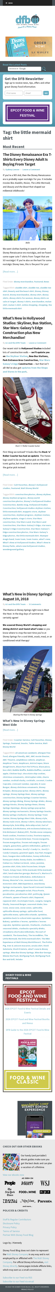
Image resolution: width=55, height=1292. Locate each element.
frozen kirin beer (23, 838)
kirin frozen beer (30, 866)
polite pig (37, 894)
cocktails (30, 780)
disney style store (11, 821)
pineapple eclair (23, 890)
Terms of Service (11, 1231)
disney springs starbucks (15, 814)
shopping (43, 305)
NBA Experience (25, 883)
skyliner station (42, 515)
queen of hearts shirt (23, 897)
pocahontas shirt (23, 894)
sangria (39, 900)
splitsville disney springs (15, 911)
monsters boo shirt (33, 880)
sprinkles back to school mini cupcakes (22, 918)
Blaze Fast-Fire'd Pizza (27, 766)
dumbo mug (22, 504)
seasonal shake (34, 904)
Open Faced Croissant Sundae (37, 887)
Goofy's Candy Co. (32, 849)
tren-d (10, 945)
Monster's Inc (16, 880)
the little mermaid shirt (27, 535)
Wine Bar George (43, 952)
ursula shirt (36, 945)
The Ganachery (20, 935)
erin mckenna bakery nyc (39, 828)
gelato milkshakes (31, 845)
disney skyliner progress (14, 497)
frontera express (42, 835)
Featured (38, 281)
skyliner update (10, 518)
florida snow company (41, 832)
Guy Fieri (39, 852)
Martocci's (36, 873)
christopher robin (33, 777)
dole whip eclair (33, 825)
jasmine (40, 863)
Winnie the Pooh (11, 955)
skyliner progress (24, 515)
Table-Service (35, 743)
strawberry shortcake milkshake (18, 931)
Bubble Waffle (19, 770)
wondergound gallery (13, 549)
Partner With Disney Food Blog (18, 1234)
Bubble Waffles (34, 770)
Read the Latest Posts (15, 64)
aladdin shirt (21, 287)
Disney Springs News (28, 804)
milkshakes (25, 876)
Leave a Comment (31, 169)
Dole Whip (20, 825)
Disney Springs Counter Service (31, 797)
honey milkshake (41, 856)
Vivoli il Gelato (20, 949)
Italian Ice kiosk (21, 863)
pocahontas (9, 894)
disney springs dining (13, 801)
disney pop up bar (19, 790)
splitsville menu (10, 914)
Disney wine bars (44, 821)
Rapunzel (39, 897)
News (46, 281)
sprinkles (42, 914)
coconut (40, 780)
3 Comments (35, 604)
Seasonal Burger (18, 904)
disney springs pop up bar (33, 808)
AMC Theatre (9, 759)
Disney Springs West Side (22, 818)
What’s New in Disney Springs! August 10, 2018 (27, 596)
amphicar (40, 759)
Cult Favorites (21, 484)
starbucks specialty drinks (32, 928)
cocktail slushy (18, 780)
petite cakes (9, 890)
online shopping (30, 305)
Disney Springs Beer (20, 794)
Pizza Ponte (38, 890)
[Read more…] (10, 271)
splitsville (37, 907)
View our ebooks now (13, 1174)
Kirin (18, 866)
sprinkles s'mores (19, 921)
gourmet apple (26, 852)
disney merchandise (23, 281)
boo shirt (7, 770)
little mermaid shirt (12, 511)
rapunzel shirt (9, 900)
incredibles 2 (39, 859)
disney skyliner (43, 494)
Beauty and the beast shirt (21, 291)
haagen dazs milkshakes (20, 856)
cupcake (34, 783)
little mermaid (29, 870)
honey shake (26, 859)
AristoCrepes (36, 763)
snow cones (26, 907)
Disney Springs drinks (34, 801)
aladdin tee (33, 287)
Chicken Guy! (15, 773)
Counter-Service (22, 740)
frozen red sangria (31, 842)
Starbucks (35, 925)
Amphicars (24, 763)
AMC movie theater (40, 756)
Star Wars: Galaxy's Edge (29, 525)
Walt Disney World (29, 488)
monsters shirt (10, 883)
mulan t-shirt (14, 305)
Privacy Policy (10, 1227)
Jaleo (33, 863)
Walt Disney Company (17, 1254)
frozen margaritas (12, 842)
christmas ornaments (13, 777)
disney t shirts (24, 301)
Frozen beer (8, 838)
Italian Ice (8, 863)
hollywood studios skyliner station (34, 508)
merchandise (38, 301)
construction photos (25, 494)
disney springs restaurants (16, 811)
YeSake (19, 959)
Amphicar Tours (10, 763)
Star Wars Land (23, 522)
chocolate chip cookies (34, 773)
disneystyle (8, 825)
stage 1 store (25, 518)
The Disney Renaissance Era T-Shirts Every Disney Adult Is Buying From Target (27, 159)
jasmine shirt (9, 866)
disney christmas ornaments (24, 787)
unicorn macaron (22, 945)
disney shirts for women (21, 298)
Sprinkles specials (20, 925)
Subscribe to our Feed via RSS (17, 1277)
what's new (44, 539)
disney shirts (35, 790)
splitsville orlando (28, 914)
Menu (10, 3)
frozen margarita (40, 838)
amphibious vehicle (25, 759)
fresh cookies (9, 835)
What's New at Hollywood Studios (19, 542)
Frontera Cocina (25, 835)
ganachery (16, 845)
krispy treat (15, 870)
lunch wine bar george (19, 873)
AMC (28, 756)
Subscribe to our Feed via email (18, 1281)
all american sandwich (26, 752)
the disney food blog (27, 15)
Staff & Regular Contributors (17, 1219)
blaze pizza (44, 766)
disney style (41, 818)
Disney (38, 291)
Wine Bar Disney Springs (22, 952)
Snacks (24, 743)
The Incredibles (35, 935)
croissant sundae (20, 783)
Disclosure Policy (11, 1223)
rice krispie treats (25, 900)
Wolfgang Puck (26, 955)
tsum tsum (20, 539)
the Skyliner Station (16, 356)
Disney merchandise (19, 294)
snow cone (14, 907)
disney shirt (35, 294)
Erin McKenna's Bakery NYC (16, 832)
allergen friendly (17, 756)
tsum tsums (32, 539)
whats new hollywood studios (30, 546)
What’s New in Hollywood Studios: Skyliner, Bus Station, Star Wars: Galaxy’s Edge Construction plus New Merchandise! (27, 327)
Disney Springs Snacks (40, 811)
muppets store (30, 511)
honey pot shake (11, 859)
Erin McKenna (19, 828)
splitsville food (35, 911)
